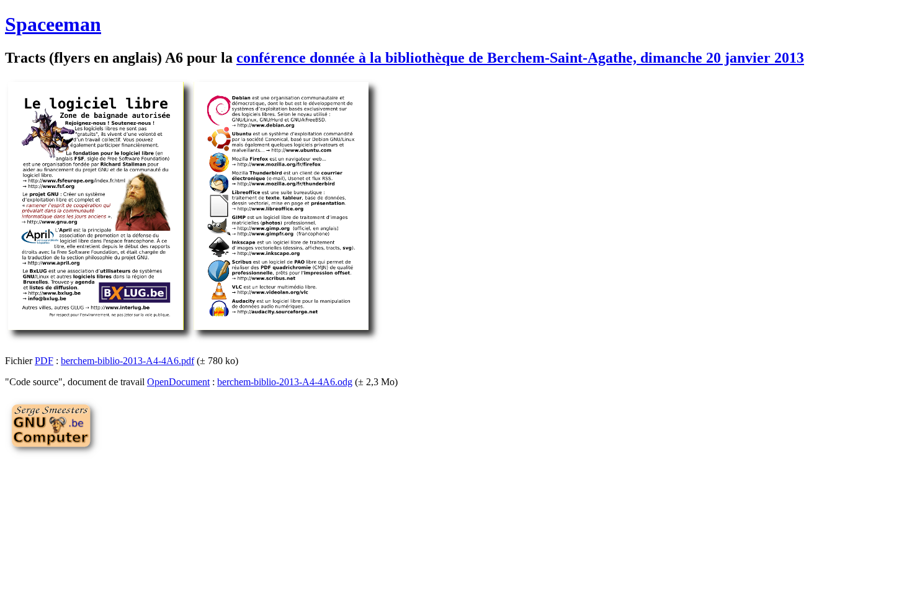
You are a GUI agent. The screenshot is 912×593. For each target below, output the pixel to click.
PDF (44, 360)
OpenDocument (178, 382)
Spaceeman (53, 24)
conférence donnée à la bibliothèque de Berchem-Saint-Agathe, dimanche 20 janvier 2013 (520, 58)
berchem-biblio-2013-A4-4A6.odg (284, 382)
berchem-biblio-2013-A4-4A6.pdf (127, 360)
